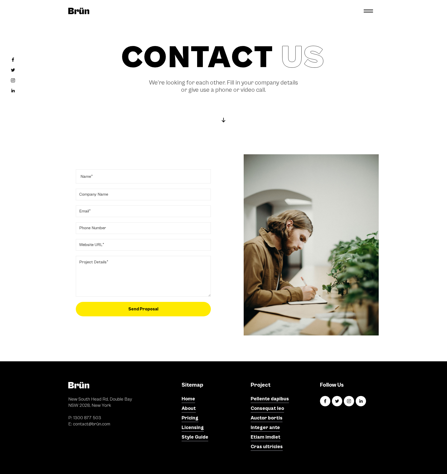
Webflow (371, 463)
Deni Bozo (313, 463)
